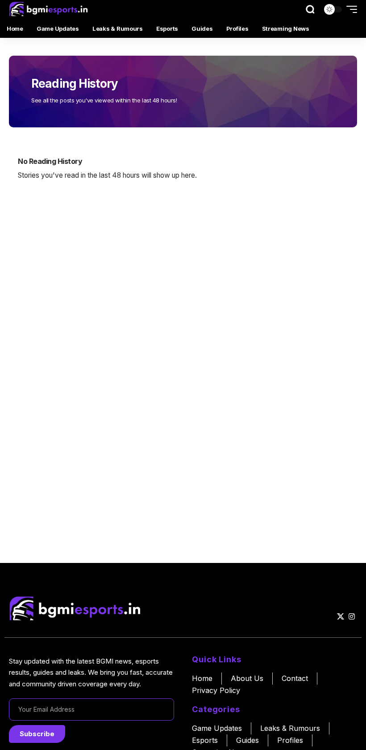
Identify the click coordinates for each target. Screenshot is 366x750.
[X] (340, 617)
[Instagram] (351, 617)
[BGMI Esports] (49, 9)
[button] (310, 9)
